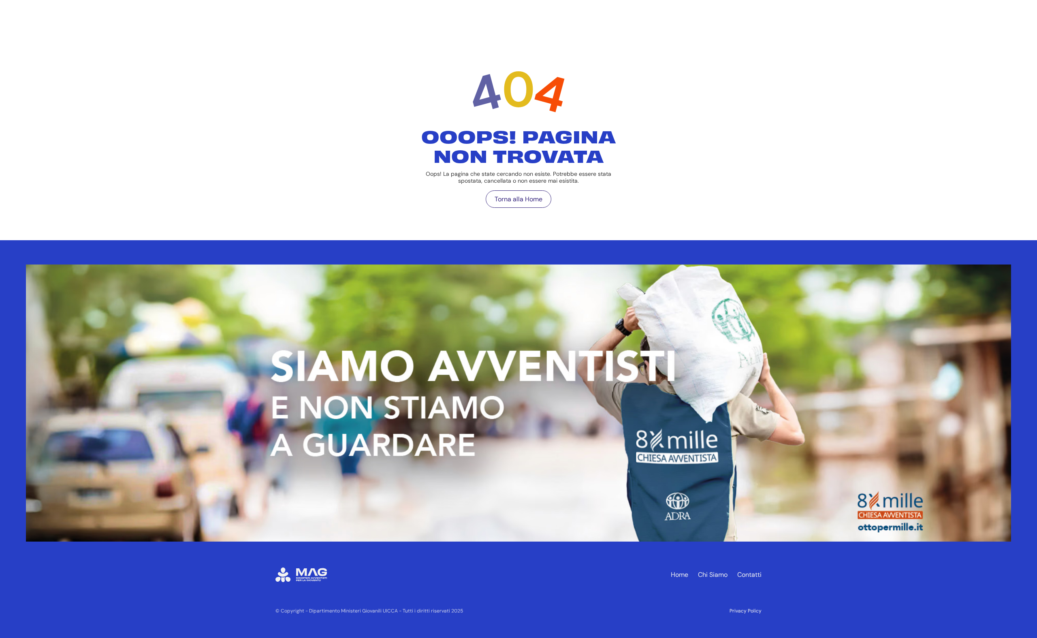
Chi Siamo (713, 574)
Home (679, 574)
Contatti (749, 574)
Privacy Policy (746, 611)
